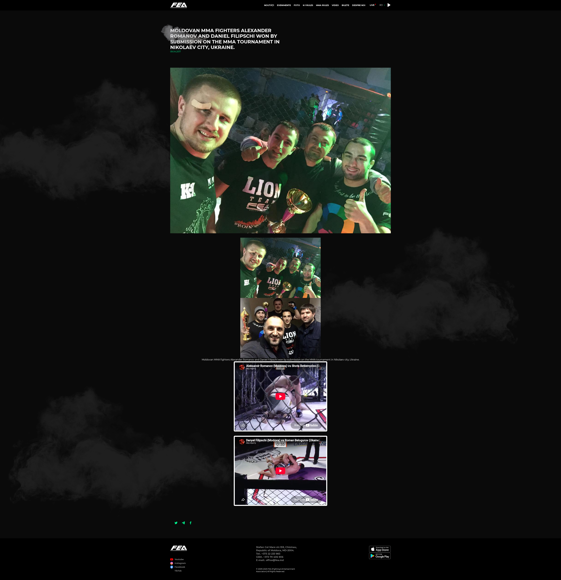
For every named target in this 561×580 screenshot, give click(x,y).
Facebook (180, 567)
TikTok (178, 570)
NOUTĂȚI (269, 5)
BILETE (345, 5)
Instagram (180, 563)
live (372, 5)
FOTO (297, 5)
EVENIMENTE (284, 5)
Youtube (179, 559)
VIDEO (335, 5)
